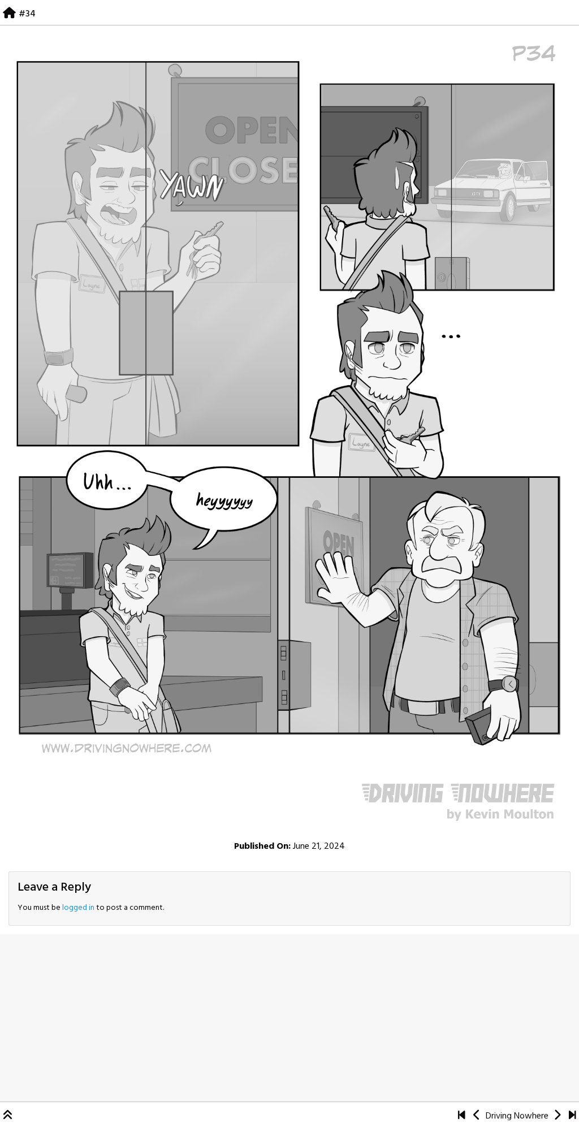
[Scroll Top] (8, 1116)
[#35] (289, 432)
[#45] (572, 1116)
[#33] (476, 1116)
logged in (78, 907)
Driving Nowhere (517, 1116)
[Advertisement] (289, 1018)
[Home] (9, 14)
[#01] (461, 1116)
